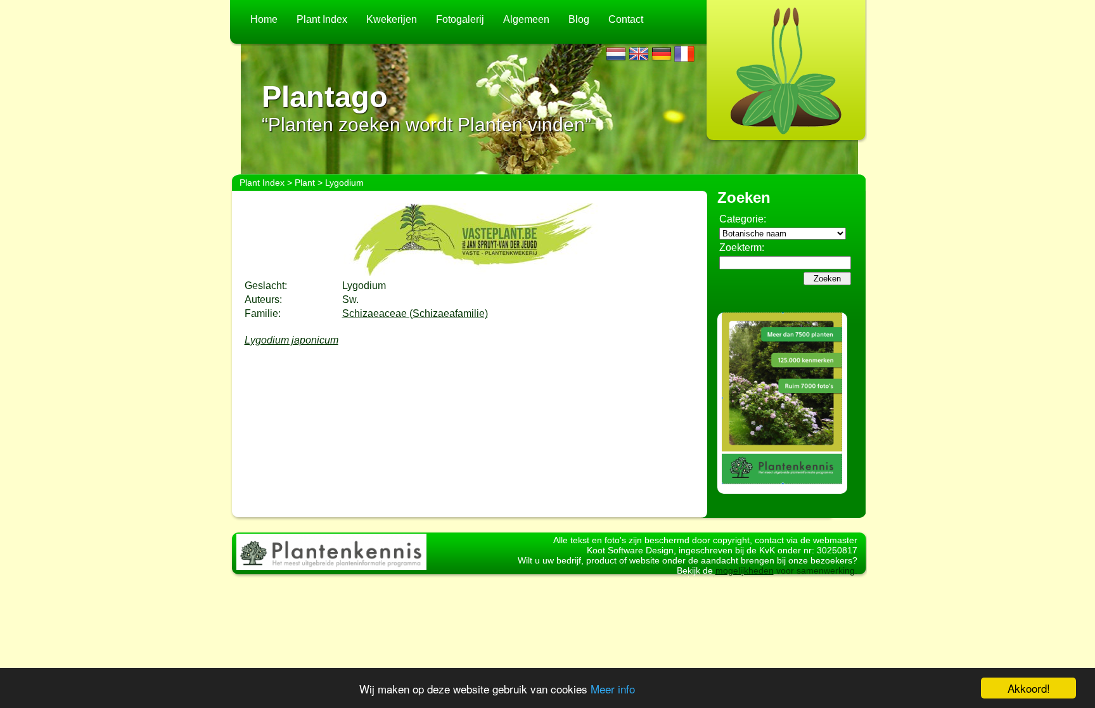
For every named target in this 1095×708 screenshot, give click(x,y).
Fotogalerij (460, 19)
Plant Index (322, 19)
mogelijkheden (744, 570)
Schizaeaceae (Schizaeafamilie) (415, 313)
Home (264, 19)
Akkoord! (1029, 688)
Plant (305, 182)
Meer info (613, 689)
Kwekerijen (391, 19)
